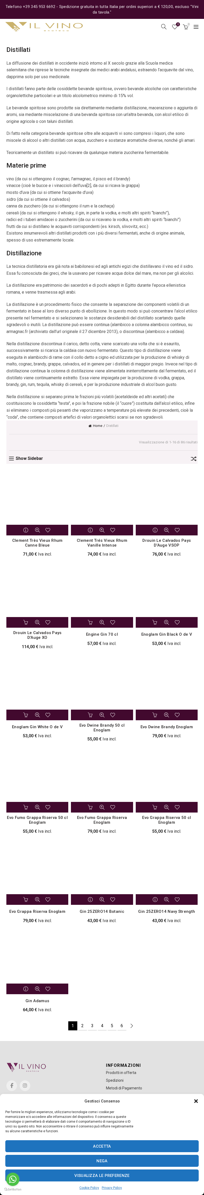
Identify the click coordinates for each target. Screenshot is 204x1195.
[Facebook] (11, 1085)
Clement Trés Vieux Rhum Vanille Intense (102, 543)
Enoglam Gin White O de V (37, 727)
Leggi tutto (26, 530)
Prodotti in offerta (121, 1073)
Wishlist (178, 24)
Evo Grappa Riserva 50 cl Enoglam (166, 820)
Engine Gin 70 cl (102, 634)
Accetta (102, 1146)
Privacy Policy (112, 1188)
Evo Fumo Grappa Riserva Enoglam (102, 820)
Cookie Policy (89, 1188)
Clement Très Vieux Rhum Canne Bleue (37, 543)
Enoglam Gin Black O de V (166, 634)
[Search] (164, 27)
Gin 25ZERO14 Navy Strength (166, 911)
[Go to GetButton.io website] (12, 1189)
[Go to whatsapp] (12, 1179)
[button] (196, 1101)
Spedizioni (115, 1080)
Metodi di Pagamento (124, 1088)
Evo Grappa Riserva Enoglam (37, 911)
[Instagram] (25, 1085)
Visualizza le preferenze (101, 1175)
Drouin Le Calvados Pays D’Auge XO (37, 635)
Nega (101, 1161)
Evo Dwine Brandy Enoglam (167, 727)
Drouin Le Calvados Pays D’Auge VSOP (166, 543)
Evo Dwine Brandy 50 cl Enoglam (102, 727)
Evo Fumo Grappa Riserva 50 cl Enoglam (37, 820)
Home (97, 426)
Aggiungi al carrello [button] (26, 622)
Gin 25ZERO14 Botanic (102, 911)
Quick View (37, 530)
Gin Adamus (37, 1000)
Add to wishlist (48, 530)
